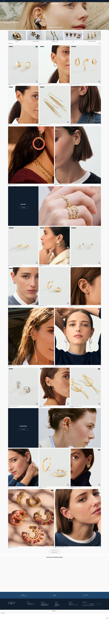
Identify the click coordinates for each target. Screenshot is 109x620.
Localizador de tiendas (31, 604)
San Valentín (57, 604)
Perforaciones (43, 603)
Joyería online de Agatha (7, 28)
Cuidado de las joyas (44, 605)
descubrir (23, 429)
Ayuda (70, 604)
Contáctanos (71, 603)
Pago (54, 595)
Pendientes (14, 28)
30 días (23, 595)
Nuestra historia (30, 603)
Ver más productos (54, 552)
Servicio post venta (44, 604)
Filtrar (99, 43)
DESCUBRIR (23, 207)
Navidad (56, 603)
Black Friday (57, 605)
